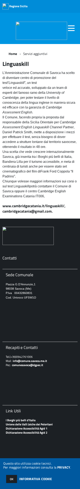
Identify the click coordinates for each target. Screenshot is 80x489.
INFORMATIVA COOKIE (35, 478)
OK (11, 479)
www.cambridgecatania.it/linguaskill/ (33, 206)
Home (13, 53)
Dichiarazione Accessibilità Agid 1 (26, 428)
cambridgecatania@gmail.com (27, 211)
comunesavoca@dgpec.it (27, 365)
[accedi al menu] (71, 28)
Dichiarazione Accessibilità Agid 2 (26, 432)
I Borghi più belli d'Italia (20, 420)
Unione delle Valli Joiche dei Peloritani (29, 424)
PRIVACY (63, 467)
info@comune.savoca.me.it (30, 361)
